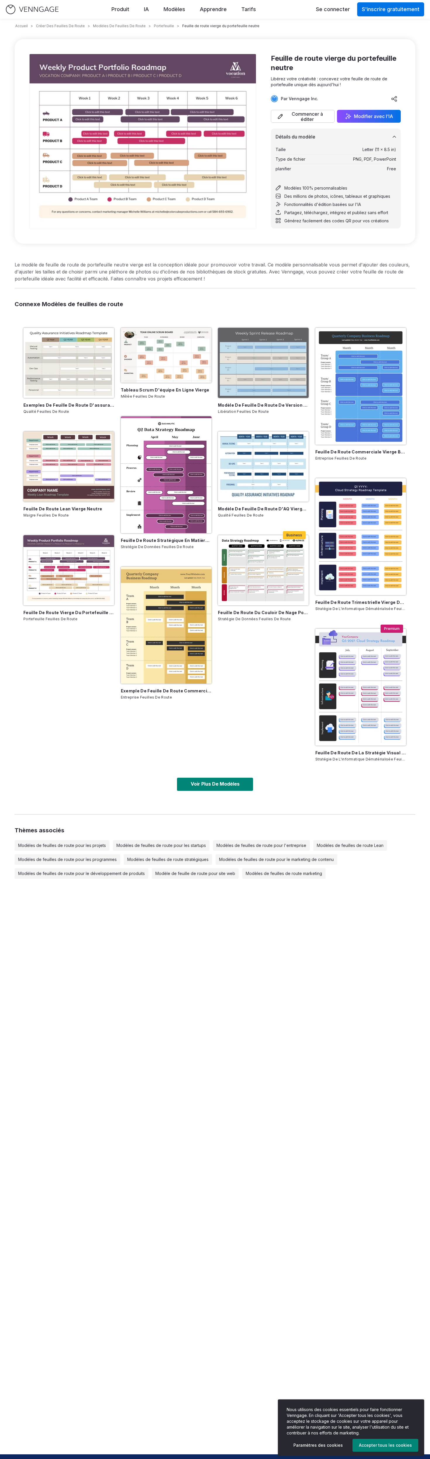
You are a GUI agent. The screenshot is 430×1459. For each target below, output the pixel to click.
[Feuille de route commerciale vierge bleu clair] (360, 386)
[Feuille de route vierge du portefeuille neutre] (68, 570)
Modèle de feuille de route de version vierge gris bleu (263, 405)
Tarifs (248, 9)
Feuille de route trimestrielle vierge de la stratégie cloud (360, 602)
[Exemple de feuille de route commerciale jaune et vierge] (166, 625)
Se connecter (333, 9)
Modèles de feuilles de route (119, 26)
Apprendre (213, 9)
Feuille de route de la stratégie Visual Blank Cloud (360, 752)
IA (146, 9)
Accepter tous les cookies (385, 1445)
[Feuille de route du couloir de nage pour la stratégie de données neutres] (263, 570)
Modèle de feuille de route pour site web (195, 873)
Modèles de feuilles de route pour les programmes (67, 859)
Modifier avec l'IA (373, 116)
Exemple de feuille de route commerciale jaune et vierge (166, 690)
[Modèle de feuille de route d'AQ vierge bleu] (263, 467)
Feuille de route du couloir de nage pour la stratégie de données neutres (263, 612)
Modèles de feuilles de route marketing (284, 873)
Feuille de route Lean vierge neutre (62, 508)
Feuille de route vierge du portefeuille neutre (68, 612)
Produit (120, 9)
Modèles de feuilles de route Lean (350, 845)
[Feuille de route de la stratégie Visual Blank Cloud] (360, 687)
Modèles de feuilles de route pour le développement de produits (81, 873)
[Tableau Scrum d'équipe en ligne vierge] (166, 355)
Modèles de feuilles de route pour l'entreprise (261, 845)
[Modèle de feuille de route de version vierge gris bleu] (263, 363)
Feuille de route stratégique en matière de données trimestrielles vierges (166, 540)
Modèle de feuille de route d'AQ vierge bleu (263, 508)
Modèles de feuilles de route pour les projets (62, 845)
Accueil (21, 26)
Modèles (174, 9)
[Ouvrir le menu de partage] (394, 98)
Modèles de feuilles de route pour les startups (161, 845)
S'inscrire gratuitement (390, 9)
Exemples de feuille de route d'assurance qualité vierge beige (68, 405)
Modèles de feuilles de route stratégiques (168, 859)
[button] (303, 116)
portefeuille (164, 26)
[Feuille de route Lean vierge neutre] (68, 467)
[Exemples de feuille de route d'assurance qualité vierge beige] (68, 363)
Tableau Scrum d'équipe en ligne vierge (165, 389)
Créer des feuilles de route (60, 26)
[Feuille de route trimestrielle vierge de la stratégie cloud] (360, 536)
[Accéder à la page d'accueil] (32, 9)
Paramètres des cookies (318, 1445)
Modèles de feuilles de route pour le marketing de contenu (276, 859)
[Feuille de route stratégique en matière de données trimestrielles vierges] (166, 474)
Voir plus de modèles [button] (215, 784)
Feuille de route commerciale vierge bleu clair (360, 451)
